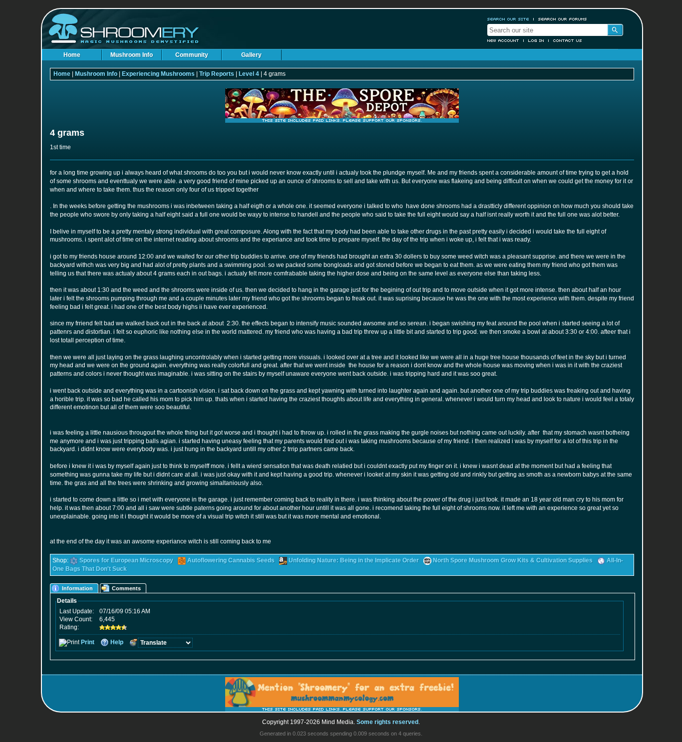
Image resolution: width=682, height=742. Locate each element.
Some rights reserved (387, 722)
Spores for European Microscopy (126, 560)
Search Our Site (508, 18)
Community (191, 54)
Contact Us (567, 40)
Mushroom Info (131, 54)
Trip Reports (216, 73)
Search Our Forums (562, 18)
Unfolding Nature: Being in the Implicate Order (354, 560)
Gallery (251, 54)
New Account (503, 40)
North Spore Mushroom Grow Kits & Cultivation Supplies (513, 560)
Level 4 (249, 73)
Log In (536, 40)
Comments (126, 588)
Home (71, 54)
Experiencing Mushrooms (158, 73)
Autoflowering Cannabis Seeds (231, 560)
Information (77, 588)
